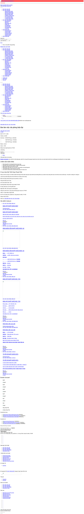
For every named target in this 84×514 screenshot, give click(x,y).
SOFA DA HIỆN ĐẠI (8, 33)
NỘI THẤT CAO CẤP (6, 9)
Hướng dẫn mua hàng (6, 455)
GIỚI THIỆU (5, 79)
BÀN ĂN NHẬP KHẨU (9, 11)
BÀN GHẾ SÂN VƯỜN (9, 14)
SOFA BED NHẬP (8, 30)
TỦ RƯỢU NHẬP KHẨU (9, 18)
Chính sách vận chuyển (7, 458)
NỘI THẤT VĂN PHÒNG (7, 20)
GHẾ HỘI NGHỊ (7, 26)
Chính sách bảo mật (6, 459)
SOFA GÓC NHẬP (8, 34)
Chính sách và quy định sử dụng (8, 461)
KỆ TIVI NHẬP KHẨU (9, 16)
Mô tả (4, 155)
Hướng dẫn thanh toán (7, 456)
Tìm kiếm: (4, 116)
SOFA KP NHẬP (8, 35)
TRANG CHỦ (5, 77)
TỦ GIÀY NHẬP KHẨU (9, 17)
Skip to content (9, 5)
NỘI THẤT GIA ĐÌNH (6, 10)
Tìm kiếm (19, 116)
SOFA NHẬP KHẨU (6, 29)
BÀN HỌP (7, 22)
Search (4, 115)
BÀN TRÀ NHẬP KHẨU (9, 13)
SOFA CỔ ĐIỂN (7, 31)
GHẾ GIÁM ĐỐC (8, 25)
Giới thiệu (4, 465)
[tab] (43, 155)
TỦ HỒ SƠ (7, 28)
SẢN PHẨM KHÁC (6, 36)
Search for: (2, 38)
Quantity (1, 151)
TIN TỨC (4, 80)
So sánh (1, 131)
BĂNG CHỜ (7, 24)
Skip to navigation (3, 5)
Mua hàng (2, 153)
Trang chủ (2, 120)
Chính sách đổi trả (6, 457)
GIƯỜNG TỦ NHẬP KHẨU (9, 15)
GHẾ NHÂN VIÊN (8, 27)
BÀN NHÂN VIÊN (8, 23)
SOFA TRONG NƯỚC (10, 471)
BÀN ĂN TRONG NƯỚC (9, 12)
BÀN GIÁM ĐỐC (8, 21)
